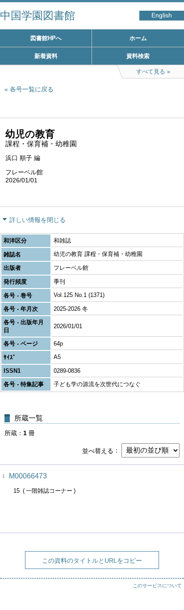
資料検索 (138, 56)
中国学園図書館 (37, 15)
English (161, 15)
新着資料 (46, 56)
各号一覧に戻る (32, 89)
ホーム (138, 38)
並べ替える (97, 450)
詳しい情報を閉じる (37, 219)
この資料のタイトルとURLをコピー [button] (92, 560)
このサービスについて (157, 585)
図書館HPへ (46, 38)
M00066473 (28, 476)
